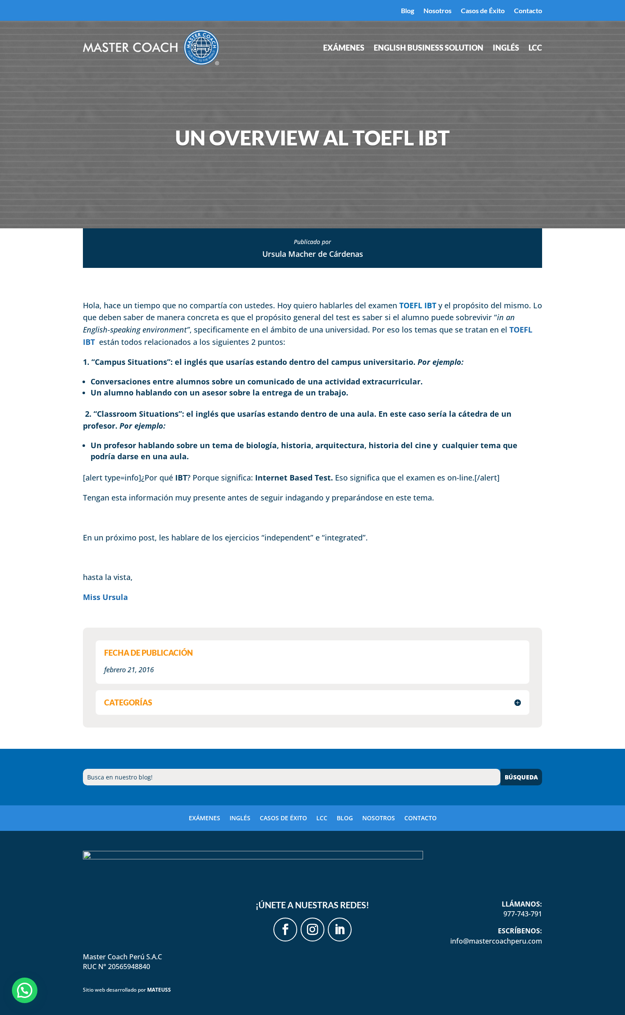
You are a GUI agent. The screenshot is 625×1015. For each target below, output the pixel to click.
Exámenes (343, 48)
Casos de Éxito (483, 11)
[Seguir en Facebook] (285, 929)
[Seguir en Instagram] (312, 929)
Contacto (528, 11)
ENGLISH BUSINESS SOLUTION (428, 48)
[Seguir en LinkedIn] (340, 929)
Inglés (506, 48)
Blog (407, 11)
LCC (535, 48)
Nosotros (437, 11)
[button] (24, 990)
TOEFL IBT (417, 305)
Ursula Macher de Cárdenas (312, 254)
